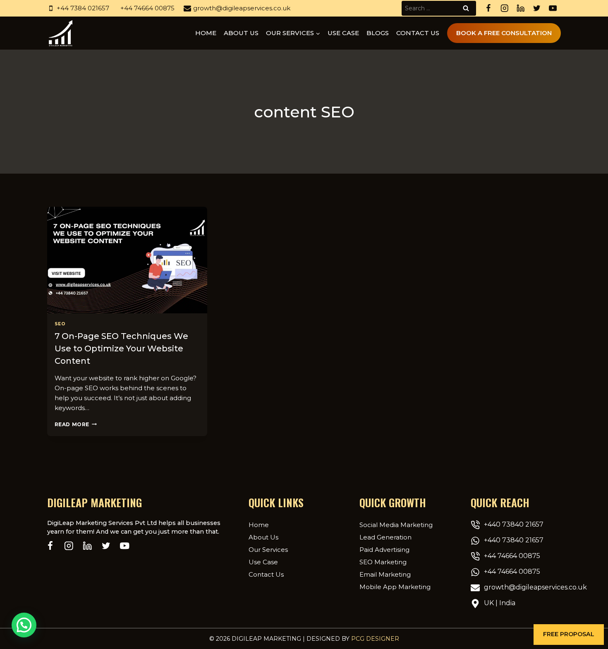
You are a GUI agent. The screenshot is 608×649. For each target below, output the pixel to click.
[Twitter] (537, 8)
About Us (263, 537)
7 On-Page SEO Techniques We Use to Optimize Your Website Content (121, 348)
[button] (569, 634)
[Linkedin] (520, 8)
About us (241, 33)
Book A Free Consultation (504, 33)
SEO (60, 324)
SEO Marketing (383, 562)
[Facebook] (488, 8)
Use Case (343, 33)
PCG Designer (375, 638)
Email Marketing (385, 574)
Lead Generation (385, 537)
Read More (76, 424)
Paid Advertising (384, 550)
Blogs (377, 33)
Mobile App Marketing (395, 587)
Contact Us (417, 33)
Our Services (268, 550)
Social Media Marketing (396, 525)
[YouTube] (553, 8)
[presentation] (127, 260)
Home (205, 33)
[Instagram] (504, 8)
